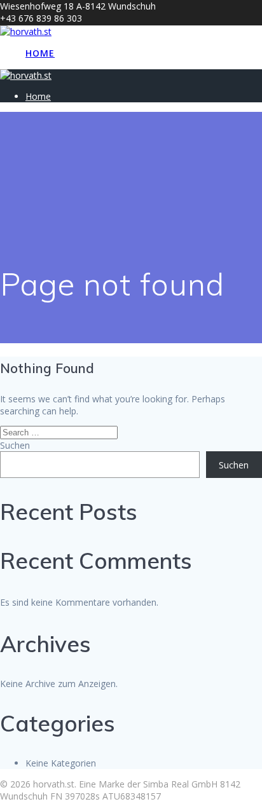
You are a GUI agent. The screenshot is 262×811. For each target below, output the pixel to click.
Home (40, 53)
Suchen (15, 445)
